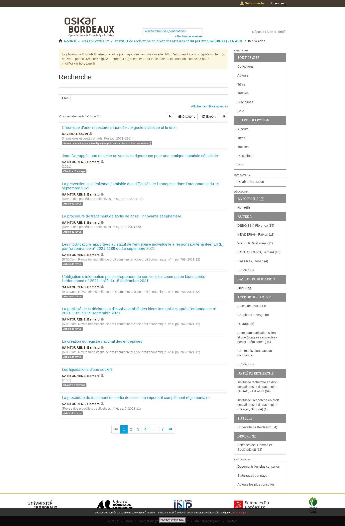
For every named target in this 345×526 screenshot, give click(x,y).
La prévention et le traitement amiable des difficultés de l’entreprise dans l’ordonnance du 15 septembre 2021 (140, 186)
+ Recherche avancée (188, 36)
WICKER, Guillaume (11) (255, 243)
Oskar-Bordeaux (95, 41)
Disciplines (245, 102)
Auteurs (242, 75)
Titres (241, 84)
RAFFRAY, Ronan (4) (252, 261)
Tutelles (243, 93)
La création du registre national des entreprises (102, 341)
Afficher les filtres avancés (209, 106)
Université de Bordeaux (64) (257, 427)
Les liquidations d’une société (87, 369)
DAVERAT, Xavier (75, 134)
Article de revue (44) (251, 306)
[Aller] (199, 31)
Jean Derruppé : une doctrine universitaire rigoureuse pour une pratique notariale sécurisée (140, 156)
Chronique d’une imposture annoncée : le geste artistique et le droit (119, 127)
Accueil (69, 41)
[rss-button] (170, 116)
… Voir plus (245, 270)
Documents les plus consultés (258, 466)
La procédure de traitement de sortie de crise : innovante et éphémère (121, 216)
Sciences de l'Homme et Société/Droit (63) (254, 447)
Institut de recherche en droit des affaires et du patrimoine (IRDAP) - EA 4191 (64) (257, 386)
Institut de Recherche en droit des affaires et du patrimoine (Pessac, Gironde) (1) (258, 404)
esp (283, 3)
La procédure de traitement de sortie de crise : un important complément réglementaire (136, 397)
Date (240, 111)
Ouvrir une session (250, 181)
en (277, 3)
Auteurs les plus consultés (256, 484)
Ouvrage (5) (245, 323)
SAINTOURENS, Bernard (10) (258, 252)
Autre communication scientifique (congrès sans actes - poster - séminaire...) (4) (257, 337)
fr (272, 3)
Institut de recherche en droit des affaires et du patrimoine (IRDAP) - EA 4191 (179, 41)
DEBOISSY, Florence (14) (255, 225)
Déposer (258, 31)
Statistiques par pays (252, 475)
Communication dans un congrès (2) (254, 353)
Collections (245, 66)
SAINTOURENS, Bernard (81, 162)
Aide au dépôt (276, 31)
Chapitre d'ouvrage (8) (253, 315)
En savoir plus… (241, 512)
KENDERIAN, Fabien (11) (255, 234)
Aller (64, 98)
